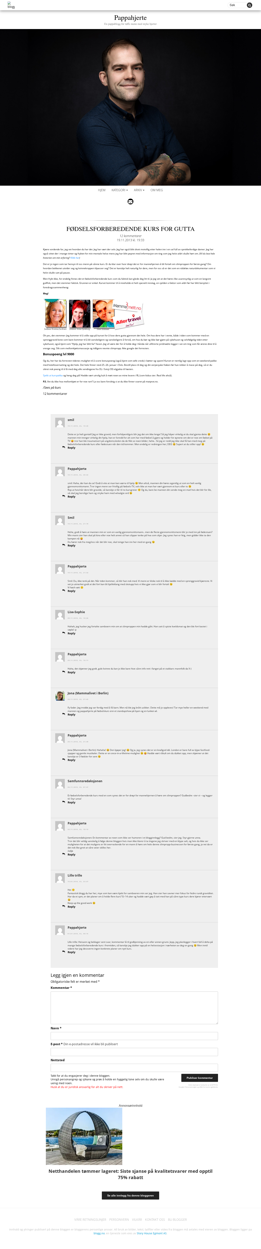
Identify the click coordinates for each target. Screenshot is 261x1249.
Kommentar (61, 988)
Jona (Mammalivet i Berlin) (88, 693)
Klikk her (75, 257)
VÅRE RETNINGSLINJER (90, 1219)
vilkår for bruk (204, 1087)
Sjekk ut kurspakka (53, 375)
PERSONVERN (119, 1219)
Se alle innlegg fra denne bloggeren (130, 1195)
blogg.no (99, 1233)
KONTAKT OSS (155, 1219)
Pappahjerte (130, 19)
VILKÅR (137, 1219)
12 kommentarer (131, 236)
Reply (71, 447)
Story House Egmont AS (152, 1233)
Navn (56, 1028)
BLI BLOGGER (177, 1219)
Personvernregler (191, 1087)
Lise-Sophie (76, 612)
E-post (84, 1044)
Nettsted (58, 1060)
